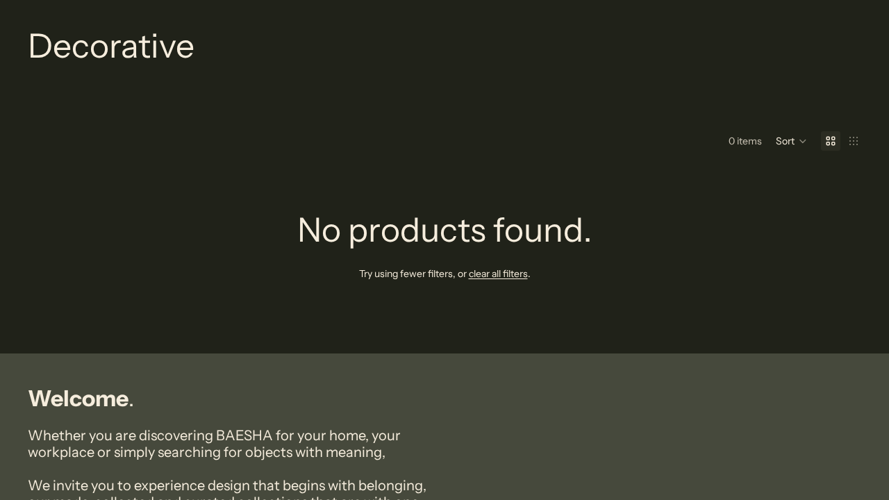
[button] (791, 141)
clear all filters (498, 273)
